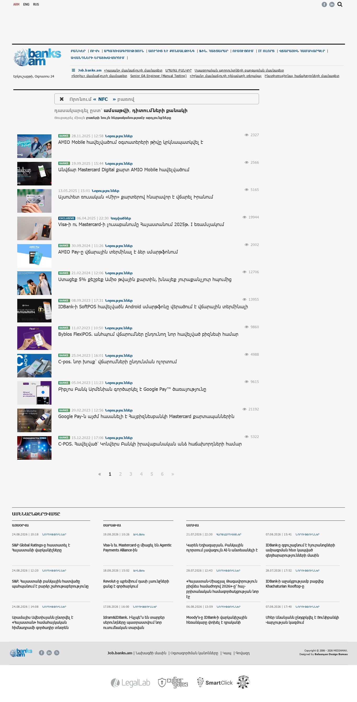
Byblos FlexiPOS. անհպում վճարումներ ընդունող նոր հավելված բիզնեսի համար (148, 334)
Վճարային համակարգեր (302, 51)
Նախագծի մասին (151, 653)
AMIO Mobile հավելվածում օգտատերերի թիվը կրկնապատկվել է (130, 142)
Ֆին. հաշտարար (213, 51)
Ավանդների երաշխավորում (98, 58)
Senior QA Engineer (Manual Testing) (158, 76)
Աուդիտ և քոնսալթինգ (171, 51)
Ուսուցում (243, 51)
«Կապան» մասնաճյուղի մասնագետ (133, 70)
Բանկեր (78, 51)
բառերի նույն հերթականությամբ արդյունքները (128, 118)
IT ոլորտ (266, 51)
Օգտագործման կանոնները (195, 653)
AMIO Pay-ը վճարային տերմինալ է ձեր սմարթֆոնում (118, 252)
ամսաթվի (116, 110)
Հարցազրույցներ (228, 534)
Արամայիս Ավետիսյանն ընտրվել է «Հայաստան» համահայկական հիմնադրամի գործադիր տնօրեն (42, 622)
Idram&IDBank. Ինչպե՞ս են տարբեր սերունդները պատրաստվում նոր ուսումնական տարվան (134, 622)
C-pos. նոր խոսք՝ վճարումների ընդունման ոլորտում (117, 361)
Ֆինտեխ (139, 534)
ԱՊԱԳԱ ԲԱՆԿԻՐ (178, 70)
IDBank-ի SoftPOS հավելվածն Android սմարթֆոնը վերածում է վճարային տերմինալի (153, 306)
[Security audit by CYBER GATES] (173, 683)
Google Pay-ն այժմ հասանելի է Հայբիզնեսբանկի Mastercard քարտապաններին (146, 416)
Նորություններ (54, 534)
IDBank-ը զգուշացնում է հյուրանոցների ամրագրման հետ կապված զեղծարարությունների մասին (300, 550)
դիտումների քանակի (160, 110)
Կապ (227, 653)
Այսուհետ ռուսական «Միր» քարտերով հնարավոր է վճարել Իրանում (135, 197)
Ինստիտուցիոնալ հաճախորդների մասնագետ (302, 76)
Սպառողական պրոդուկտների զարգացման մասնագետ (239, 70)
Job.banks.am (89, 70)
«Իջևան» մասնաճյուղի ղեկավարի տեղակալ (226, 76)
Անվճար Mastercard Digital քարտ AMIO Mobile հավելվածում (123, 169)
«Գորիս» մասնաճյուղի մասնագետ (99, 76)
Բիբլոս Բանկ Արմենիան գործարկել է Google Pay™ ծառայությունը (132, 389)
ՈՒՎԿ (95, 51)
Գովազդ (243, 653)
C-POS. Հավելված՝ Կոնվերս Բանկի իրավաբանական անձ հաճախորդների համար (150, 444)
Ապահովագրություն (124, 51)
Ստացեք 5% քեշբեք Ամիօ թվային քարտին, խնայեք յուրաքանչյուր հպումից (145, 279)
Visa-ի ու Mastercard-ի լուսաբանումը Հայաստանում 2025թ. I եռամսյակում (141, 224)
